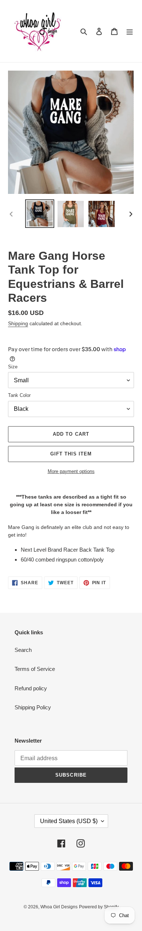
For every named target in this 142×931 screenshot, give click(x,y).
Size (12, 366)
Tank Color (19, 395)
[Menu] (129, 31)
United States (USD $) (69, 821)
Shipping (18, 323)
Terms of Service (35, 669)
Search (23, 650)
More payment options (71, 471)
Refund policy (31, 688)
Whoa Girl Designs (59, 906)
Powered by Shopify (99, 906)
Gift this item (71, 454)
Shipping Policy (33, 707)
